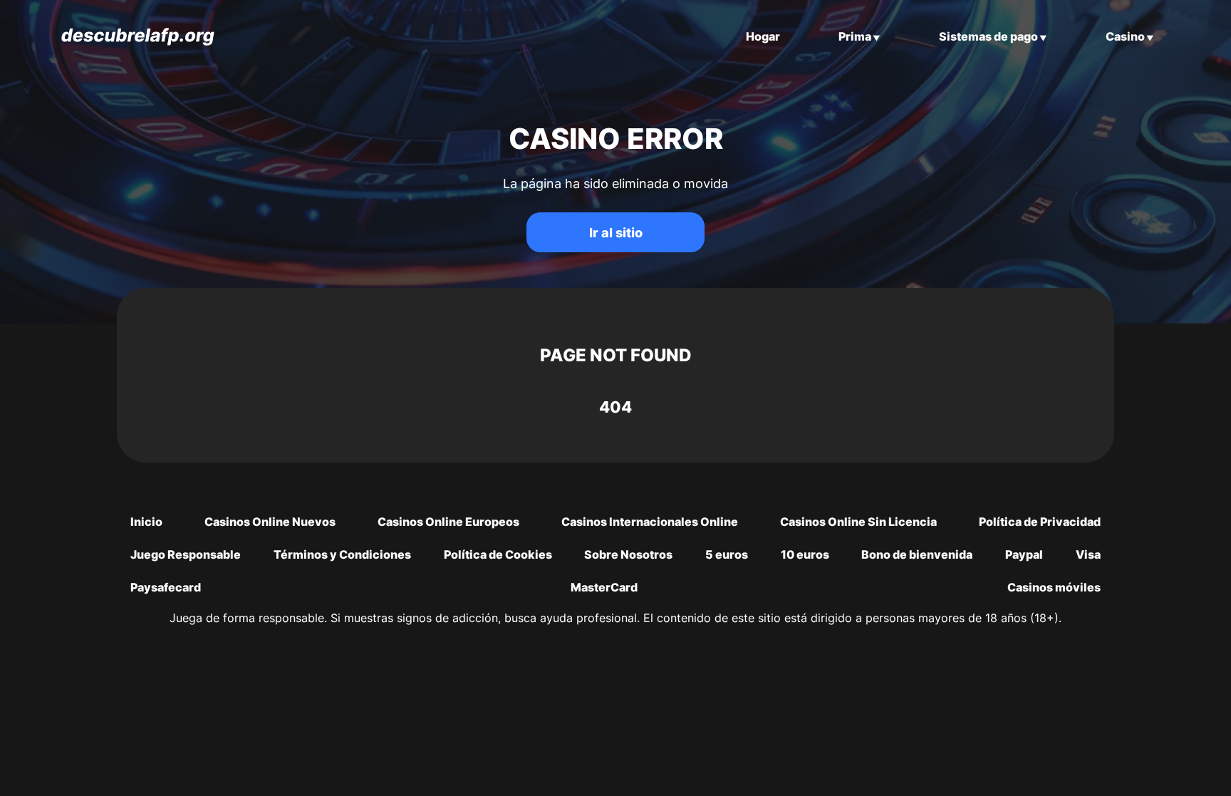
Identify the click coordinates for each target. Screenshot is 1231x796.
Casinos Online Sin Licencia (858, 522)
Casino (1125, 36)
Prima (854, 36)
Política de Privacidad (1040, 522)
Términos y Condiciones (342, 554)
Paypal (1024, 554)
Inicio (146, 522)
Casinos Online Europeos (448, 522)
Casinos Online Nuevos (270, 522)
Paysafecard (165, 587)
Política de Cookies (498, 554)
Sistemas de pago (988, 36)
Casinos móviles (1054, 587)
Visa (1088, 554)
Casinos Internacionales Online (649, 522)
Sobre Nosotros (628, 554)
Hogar (763, 36)
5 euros (726, 554)
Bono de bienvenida (916, 554)
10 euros (805, 554)
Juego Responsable (185, 554)
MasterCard (604, 587)
